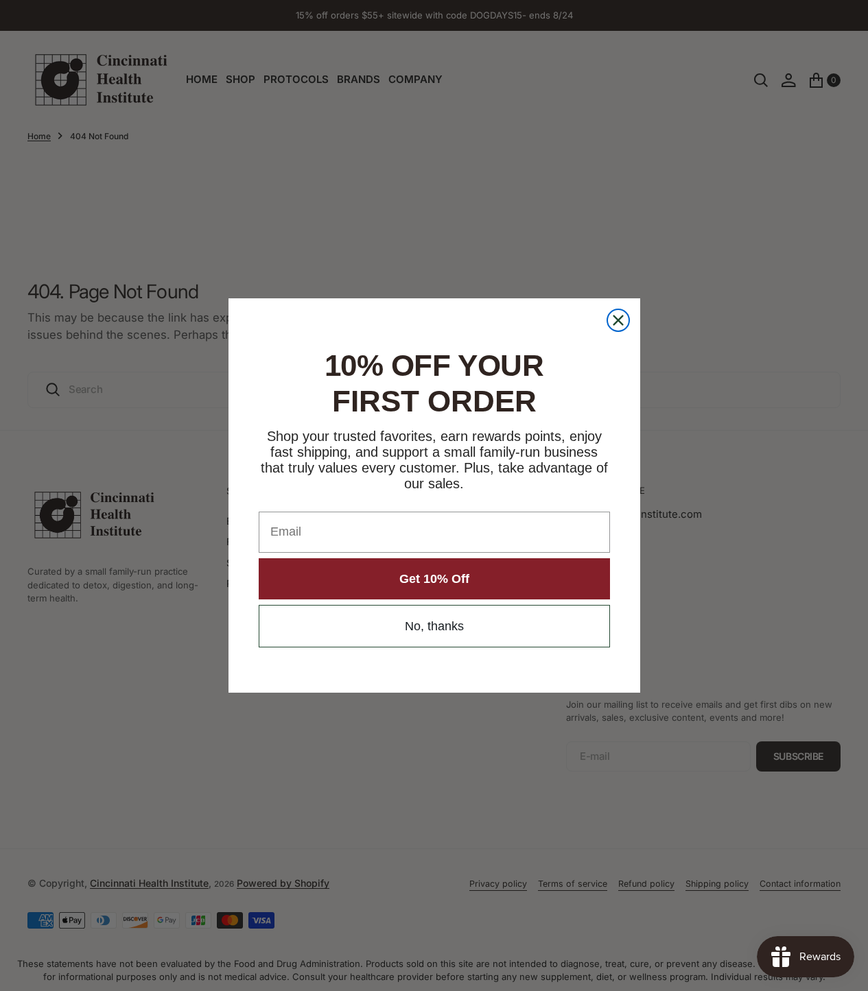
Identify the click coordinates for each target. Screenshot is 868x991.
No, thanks (434, 626)
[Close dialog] (618, 320)
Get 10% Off (434, 579)
